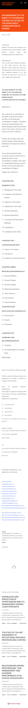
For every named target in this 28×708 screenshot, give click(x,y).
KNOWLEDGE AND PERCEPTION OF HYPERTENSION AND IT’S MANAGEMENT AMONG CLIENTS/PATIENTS (13, 602)
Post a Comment (12, 623)
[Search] (21, 3)
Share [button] (3, 542)
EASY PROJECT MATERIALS (8, 4)
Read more (23, 623)
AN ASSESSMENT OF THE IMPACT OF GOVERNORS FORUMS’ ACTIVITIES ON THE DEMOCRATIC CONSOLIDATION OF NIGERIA (12, 537)
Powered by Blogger (14, 703)
